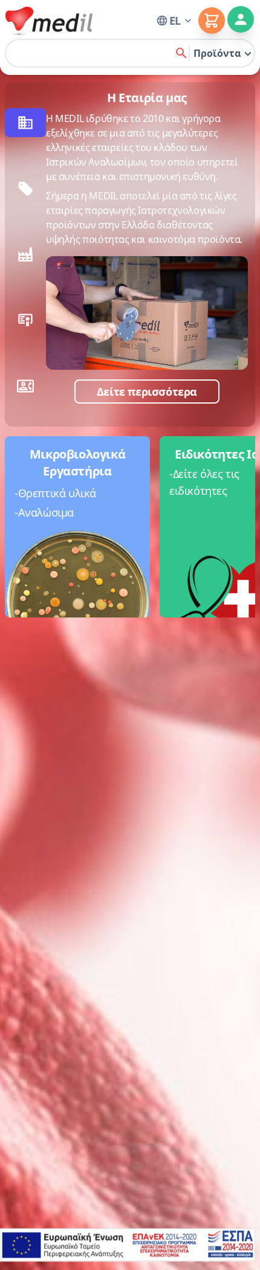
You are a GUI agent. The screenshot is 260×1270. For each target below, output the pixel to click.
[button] (175, 20)
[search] (181, 53)
